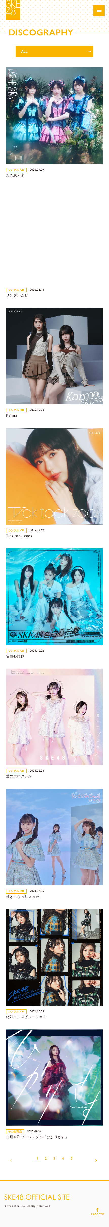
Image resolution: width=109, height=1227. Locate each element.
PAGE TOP (97, 1214)
